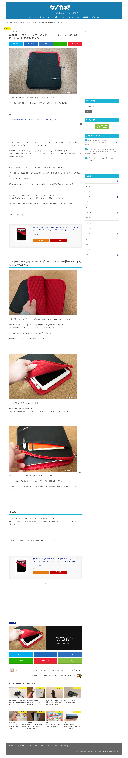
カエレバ (41, 234)
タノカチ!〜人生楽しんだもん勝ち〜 (95, 751)
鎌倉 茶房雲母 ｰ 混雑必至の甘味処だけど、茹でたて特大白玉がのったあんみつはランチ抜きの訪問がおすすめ (101, 151)
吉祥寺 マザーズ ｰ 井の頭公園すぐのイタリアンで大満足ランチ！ (101, 159)
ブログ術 (89, 218)
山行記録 (85, 17)
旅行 (78, 17)
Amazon (41, 240)
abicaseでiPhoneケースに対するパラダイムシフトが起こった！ (35, 120)
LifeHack (88, 186)
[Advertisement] (27, 599)
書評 (56, 17)
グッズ (71, 17)
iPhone (88, 181)
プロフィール (32, 17)
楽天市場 (58, 240)
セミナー (89, 212)
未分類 (88, 249)
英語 (87, 255)
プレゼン (89, 223)
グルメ (63, 17)
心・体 (49, 17)
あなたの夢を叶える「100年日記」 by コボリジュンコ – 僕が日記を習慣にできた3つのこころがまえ (101, 142)
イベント (89, 191)
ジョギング (89, 207)
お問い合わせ (95, 17)
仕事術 (42, 17)
